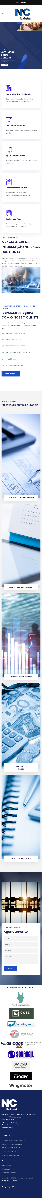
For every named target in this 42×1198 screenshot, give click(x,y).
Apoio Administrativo (15, 156)
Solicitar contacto (4, 64)
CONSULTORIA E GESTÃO (21, 677)
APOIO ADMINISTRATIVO (21, 858)
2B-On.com (13, 1181)
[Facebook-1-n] (2, 1187)
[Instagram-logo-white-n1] (13, 1187)
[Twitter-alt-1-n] (6, 1187)
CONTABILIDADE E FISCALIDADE (21, 498)
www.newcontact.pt (9, 1127)
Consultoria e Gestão (15, 125)
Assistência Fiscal (14, 219)
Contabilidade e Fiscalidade (18, 94)
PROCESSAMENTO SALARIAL (21, 587)
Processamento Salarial (17, 188)
